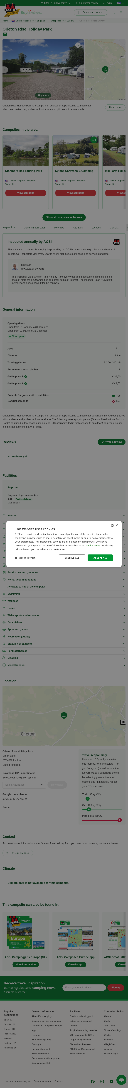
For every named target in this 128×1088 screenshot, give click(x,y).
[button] (25, 558)
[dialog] (64, 544)
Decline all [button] (72, 557)
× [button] (116, 525)
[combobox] (112, 525)
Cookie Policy (93, 545)
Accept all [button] (100, 557)
